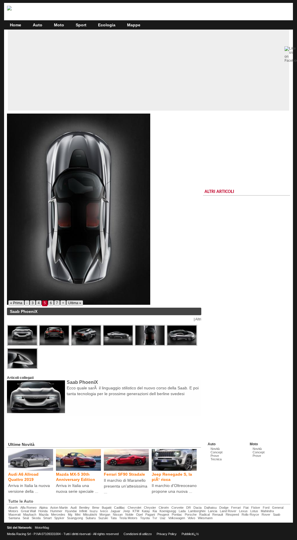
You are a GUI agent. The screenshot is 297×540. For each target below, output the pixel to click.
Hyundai (71, 511)
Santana (14, 518)
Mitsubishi (90, 514)
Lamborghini (196, 511)
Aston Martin (59, 507)
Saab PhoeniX (82, 382)
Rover (266, 514)
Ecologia (106, 25)
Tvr (154, 518)
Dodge (224, 507)
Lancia (212, 511)
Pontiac (177, 514)
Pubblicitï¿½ (190, 534)
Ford (266, 507)
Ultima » (74, 303)
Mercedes (58, 514)
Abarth (13, 507)
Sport (81, 25)
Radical (204, 514)
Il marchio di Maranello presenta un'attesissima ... (125, 486)
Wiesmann (205, 518)
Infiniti (83, 511)
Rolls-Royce (250, 514)
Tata (114, 518)
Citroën (164, 507)
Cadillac (119, 507)
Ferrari (236, 507)
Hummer (56, 511)
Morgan (104, 514)
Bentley (84, 507)
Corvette (177, 507)
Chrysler (150, 507)
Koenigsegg (168, 511)
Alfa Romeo (28, 507)
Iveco (104, 511)
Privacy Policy (167, 534)
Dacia (197, 507)
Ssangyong (75, 518)
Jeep (126, 511)
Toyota (145, 518)
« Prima (16, 303)
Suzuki (103, 518)
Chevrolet (134, 507)
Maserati (14, 514)
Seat (26, 518)
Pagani (150, 514)
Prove (215, 455)
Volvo (191, 518)
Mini (77, 514)
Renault (217, 514)
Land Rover (228, 511)
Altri (198, 319)
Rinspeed (232, 514)
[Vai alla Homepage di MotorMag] (9, 9)
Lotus (254, 511)
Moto (59, 25)
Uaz (163, 518)
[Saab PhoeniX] (104, 209)
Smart (47, 518)
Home (15, 25)
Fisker (255, 507)
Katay (146, 511)
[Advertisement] (148, 70)
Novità (215, 448)
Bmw (95, 507)
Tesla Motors (128, 518)
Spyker (59, 518)
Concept (216, 452)
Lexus (243, 511)
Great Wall (28, 511)
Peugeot (163, 514)
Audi (73, 507)
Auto (37, 25)
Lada (182, 511)
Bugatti (106, 507)
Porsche (191, 514)
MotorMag (42, 527)
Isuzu (93, 511)
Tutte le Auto (20, 501)
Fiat (246, 507)
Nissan (118, 514)
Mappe (133, 25)
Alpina (43, 507)
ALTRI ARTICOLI (219, 191)
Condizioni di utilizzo (138, 534)
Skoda (36, 518)
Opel (139, 514)
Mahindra (267, 511)
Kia (155, 511)
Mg (70, 514)
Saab (276, 514)
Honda (43, 511)
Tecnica (216, 459)
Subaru (91, 518)
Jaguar (115, 511)
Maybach (29, 514)
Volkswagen (176, 518)
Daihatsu (210, 507)
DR (188, 507)
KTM (136, 511)
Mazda (43, 514)
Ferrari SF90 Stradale (124, 474)
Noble (129, 514)
